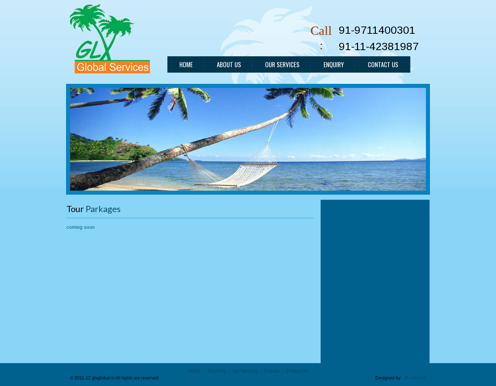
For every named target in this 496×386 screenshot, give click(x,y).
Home (194, 371)
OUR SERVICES (282, 64)
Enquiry (272, 371)
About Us (217, 371)
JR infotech (415, 378)
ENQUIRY (334, 64)
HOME (186, 64)
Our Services (245, 371)
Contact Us (297, 371)
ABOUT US (229, 64)
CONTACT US (383, 64)
